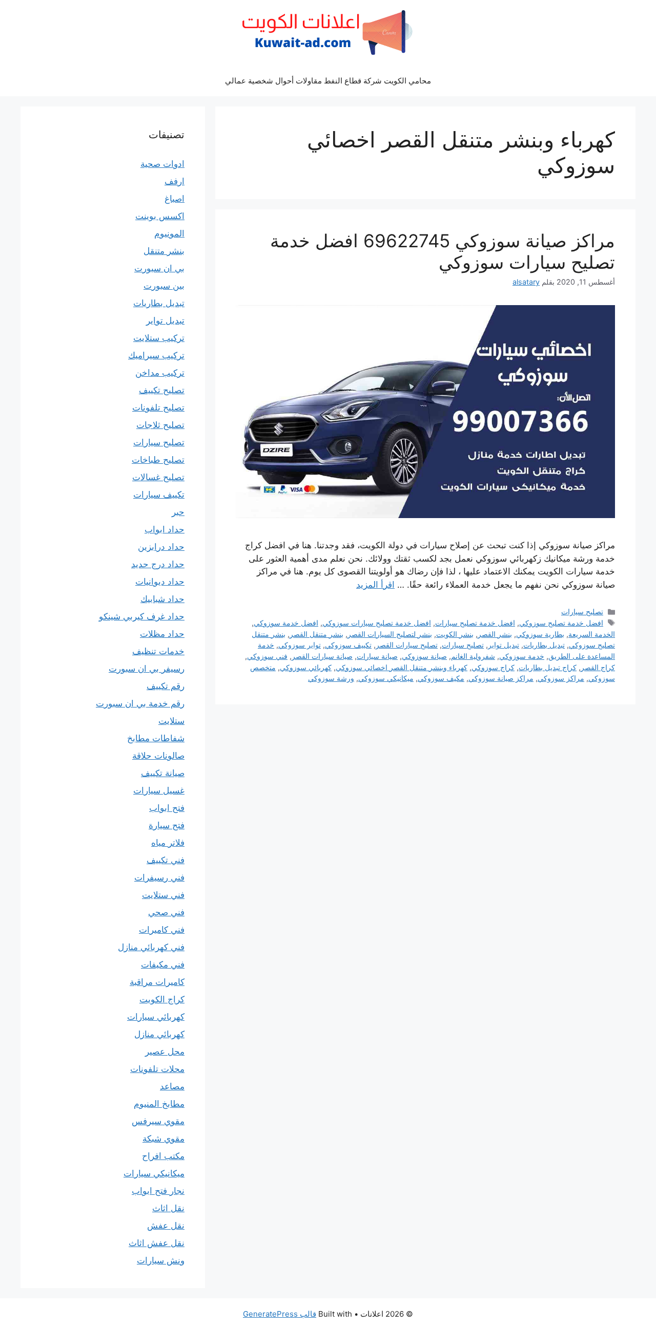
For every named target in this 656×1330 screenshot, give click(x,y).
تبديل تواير (503, 644)
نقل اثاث (168, 1208)
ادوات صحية (162, 164)
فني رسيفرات (159, 877)
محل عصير (164, 1051)
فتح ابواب (166, 808)
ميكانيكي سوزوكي (386, 678)
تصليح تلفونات (158, 407)
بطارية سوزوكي (540, 634)
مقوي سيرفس (158, 1121)
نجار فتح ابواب (158, 1191)
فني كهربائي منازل (151, 947)
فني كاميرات (161, 930)
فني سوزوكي (267, 656)
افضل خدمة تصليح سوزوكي (561, 622)
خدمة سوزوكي (521, 656)
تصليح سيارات (582, 611)
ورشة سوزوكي (331, 678)
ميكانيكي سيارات (154, 1173)
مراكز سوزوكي (561, 678)
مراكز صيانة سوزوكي (501, 678)
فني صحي (166, 912)
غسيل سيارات (158, 790)
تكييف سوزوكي (348, 644)
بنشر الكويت (455, 634)
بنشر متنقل (164, 251)
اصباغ (174, 199)
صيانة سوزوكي (424, 656)
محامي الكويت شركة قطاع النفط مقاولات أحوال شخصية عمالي (328, 80)
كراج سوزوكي (493, 667)
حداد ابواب (164, 529)
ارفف (174, 181)
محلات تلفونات (157, 1069)
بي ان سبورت (159, 268)
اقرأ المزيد (375, 585)
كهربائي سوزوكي (306, 667)
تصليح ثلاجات (160, 425)
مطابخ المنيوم (159, 1104)
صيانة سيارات (377, 656)
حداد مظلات (162, 634)
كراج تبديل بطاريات (548, 667)
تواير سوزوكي (299, 644)
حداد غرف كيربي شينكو (141, 616)
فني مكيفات (162, 964)
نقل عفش (165, 1225)
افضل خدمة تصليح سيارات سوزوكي (376, 622)
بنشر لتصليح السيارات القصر (389, 634)
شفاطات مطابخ (155, 738)
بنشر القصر (495, 634)
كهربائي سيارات (155, 1017)
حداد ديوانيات (159, 581)
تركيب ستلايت (158, 338)
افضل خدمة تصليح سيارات (475, 622)
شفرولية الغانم (473, 656)
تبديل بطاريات (544, 644)
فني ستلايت (163, 895)
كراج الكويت (161, 999)
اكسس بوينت (159, 216)
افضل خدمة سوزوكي (286, 622)
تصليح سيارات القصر (407, 644)
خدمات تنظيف (158, 651)
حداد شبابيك (162, 599)
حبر (178, 512)
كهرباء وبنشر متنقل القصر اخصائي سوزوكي (401, 667)
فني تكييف (165, 860)
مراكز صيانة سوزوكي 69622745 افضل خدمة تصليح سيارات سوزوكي (442, 251)
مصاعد (172, 1086)
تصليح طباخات (158, 460)
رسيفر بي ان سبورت (146, 668)
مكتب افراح (163, 1156)
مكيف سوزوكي (441, 678)
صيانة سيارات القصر (322, 656)
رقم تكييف (165, 686)
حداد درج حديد (157, 564)
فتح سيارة (166, 825)
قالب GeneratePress (279, 1314)
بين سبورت (164, 286)
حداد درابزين (161, 547)
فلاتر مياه (167, 843)
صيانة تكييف (162, 773)
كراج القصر (598, 667)
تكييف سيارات (158, 494)
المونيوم (169, 233)
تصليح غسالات (158, 477)
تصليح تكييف (161, 390)
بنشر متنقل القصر (316, 634)
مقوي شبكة (163, 1138)
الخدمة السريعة (591, 634)
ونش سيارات (160, 1260)
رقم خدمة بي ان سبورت (140, 703)
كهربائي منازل (159, 1034)
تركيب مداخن (159, 373)
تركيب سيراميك (156, 355)
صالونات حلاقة (158, 755)
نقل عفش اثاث (156, 1243)
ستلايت (171, 721)
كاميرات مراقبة (157, 982)
